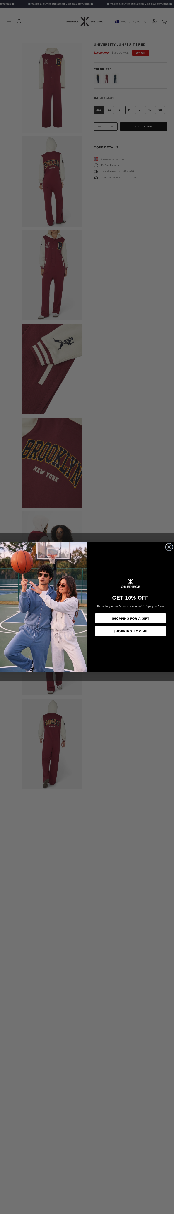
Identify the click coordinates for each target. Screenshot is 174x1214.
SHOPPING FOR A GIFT (130, 618)
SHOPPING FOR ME (130, 631)
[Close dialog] (169, 547)
